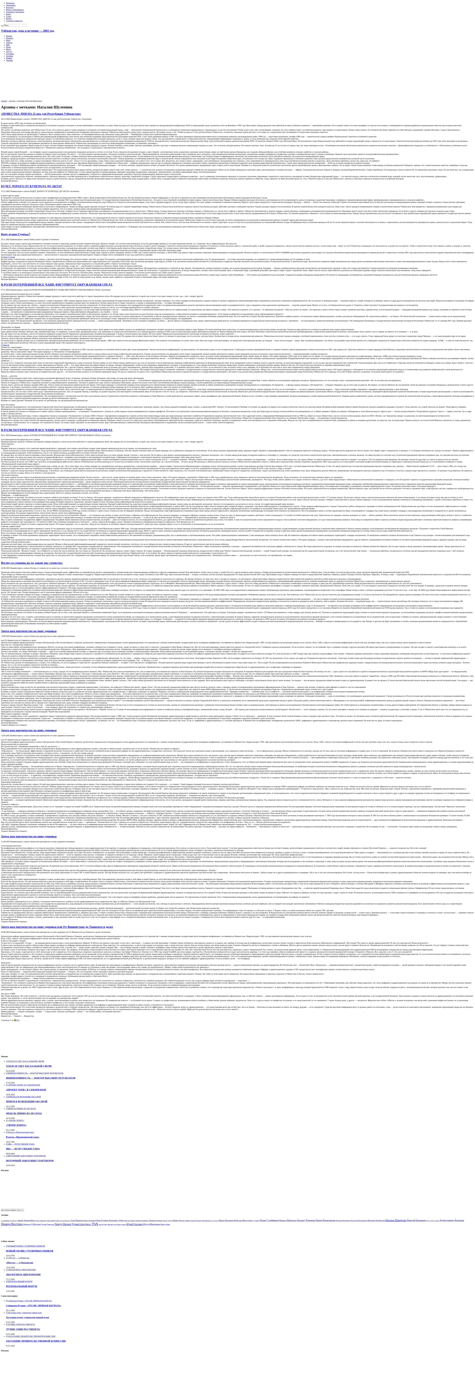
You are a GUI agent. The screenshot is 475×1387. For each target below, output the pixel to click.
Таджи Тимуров (47, 1224)
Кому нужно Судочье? (15, 234)
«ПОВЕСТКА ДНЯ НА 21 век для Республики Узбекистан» (41, 113)
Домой (4, 101)
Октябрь (9, 56)
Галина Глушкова (141, 1221)
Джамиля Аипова (155, 1220)
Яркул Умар (165, 1224)
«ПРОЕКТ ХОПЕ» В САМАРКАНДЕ (26, 1089)
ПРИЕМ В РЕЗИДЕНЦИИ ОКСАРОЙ (26, 1101)
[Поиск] (2, 25)
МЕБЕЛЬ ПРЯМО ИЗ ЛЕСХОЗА (24, 1113)
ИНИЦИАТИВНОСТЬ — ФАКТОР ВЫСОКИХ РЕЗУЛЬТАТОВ (40, 1078)
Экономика (10, 5)
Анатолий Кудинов (53, 1221)
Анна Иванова (77, 1220)
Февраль (9, 38)
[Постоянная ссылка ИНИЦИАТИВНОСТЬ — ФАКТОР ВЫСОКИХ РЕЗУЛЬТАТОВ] (34, 1073)
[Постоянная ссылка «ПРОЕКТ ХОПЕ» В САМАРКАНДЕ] (23, 1085)
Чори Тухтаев (103, 1224)
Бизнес (9, 19)
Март (8, 40)
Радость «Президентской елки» (22, 1137)
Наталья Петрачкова (359, 1220)
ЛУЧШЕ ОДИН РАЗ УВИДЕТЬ (23, 1329)
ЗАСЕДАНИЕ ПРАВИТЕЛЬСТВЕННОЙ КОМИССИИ (36, 1341)
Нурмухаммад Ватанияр (452, 1220)
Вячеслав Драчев (129, 1221)
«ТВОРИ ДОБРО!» (16, 1125)
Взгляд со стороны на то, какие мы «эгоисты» (32, 562)
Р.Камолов (26, 1224)
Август (9, 51)
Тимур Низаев (63, 1224)
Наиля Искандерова (325, 1220)
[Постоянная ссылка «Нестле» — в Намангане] (18, 1258)
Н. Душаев (256, 1221)
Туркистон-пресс (81, 1224)
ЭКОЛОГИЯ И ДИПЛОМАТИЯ (23, 1274)
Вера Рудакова (102, 1220)
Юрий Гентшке (134, 1224)
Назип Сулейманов (269, 1220)
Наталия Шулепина (343, 1221)
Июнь (8, 47)
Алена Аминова (40, 1221)
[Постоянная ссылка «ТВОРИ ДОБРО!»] (15, 1120)
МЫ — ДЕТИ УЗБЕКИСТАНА (23, 1148)
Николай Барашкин (416, 1220)
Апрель (9, 43)
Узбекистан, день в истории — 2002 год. (27, 30)
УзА (95, 1224)
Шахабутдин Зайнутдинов (116, 1224)
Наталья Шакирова (395, 1220)
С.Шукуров (36, 1224)
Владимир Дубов (116, 1220)
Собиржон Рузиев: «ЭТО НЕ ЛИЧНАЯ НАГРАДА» (33, 1305)
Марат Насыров (226, 1220)
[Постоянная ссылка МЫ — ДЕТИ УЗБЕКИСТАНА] (20, 1144)
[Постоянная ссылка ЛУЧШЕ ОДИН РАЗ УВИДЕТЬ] (20, 1324)
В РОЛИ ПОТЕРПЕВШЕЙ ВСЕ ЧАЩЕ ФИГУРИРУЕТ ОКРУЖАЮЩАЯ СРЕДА (56, 284)
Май (8, 45)
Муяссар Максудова (243, 1220)
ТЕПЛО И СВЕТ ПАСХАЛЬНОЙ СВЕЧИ (29, 1066)
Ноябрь (9, 58)
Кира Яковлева (206, 1221)
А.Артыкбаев (5, 1221)
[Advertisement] (237, 81)
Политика (10, 3)
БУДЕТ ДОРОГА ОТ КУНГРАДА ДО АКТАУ (31, 186)
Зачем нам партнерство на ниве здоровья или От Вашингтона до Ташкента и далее (57, 926)
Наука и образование (15, 10)
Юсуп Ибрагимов (151, 1224)
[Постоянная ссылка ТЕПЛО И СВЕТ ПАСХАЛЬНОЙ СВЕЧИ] (25, 1061)
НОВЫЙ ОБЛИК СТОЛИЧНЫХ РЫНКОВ (29, 1251)
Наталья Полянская (376, 1220)
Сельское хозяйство (14, 21)
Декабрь (9, 60)
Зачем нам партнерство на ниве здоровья (29, 631)
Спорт (8, 16)
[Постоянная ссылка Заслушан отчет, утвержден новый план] (24, 1313)
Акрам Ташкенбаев (26, 1220)
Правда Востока (11, 1224)
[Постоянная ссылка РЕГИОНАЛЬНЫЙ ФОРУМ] (19, 1281)
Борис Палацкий (89, 1221)
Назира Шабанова (287, 1220)
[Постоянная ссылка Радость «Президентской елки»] (20, 1132)
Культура (9, 7)
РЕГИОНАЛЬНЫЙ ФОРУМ (21, 1286)
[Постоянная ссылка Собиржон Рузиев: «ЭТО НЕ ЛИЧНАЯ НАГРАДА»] (29, 1301)
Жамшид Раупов (167, 1220)
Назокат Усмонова (306, 1220)
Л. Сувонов (215, 1220)
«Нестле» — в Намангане (19, 1262)
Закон (8, 14)
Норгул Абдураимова (432, 1220)
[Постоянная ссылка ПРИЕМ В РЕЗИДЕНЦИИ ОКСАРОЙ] (23, 1097)
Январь (9, 36)
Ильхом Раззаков (195, 1220)
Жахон (175, 1220)
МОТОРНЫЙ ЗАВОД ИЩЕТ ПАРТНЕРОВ (30, 1160)
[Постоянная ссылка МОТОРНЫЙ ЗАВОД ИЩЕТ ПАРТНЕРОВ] (26, 1156)
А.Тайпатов (13, 1220)
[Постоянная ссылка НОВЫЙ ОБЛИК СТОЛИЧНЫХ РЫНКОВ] (25, 1246)
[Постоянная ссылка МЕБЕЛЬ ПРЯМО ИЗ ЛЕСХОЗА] (21, 1109)
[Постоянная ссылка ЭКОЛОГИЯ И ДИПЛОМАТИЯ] (21, 1270)
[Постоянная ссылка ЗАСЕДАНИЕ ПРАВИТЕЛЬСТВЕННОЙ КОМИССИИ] (30, 1336)
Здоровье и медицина (15, 12)
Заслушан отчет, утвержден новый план (27, 1317)
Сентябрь (10, 54)
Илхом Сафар (184, 1221)
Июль (8, 49)
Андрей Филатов (65, 1220)
